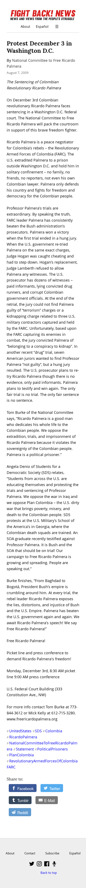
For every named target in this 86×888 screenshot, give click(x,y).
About (25, 26)
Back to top (48, 872)
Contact (29, 853)
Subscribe (52, 853)
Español (42, 26)
